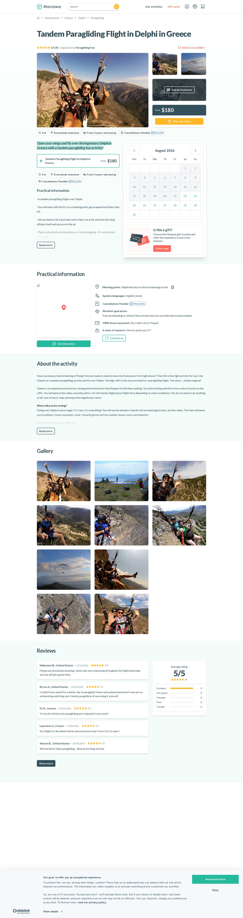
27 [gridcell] (164, 205)
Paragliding (97, 17)
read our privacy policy (92, 902)
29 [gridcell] (185, 205)
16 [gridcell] (195, 186)
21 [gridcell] (175, 196)
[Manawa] (49, 6)
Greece (68, 17)
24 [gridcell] (134, 205)
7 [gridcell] (175, 177)
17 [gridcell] (134, 196)
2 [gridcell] (195, 168)
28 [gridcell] (175, 205)
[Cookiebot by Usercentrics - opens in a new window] (21, 911)
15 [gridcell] (185, 186)
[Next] (195, 150)
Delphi (81, 17)
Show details (50, 911)
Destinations (52, 17)
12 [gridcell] (154, 186)
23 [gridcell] (195, 196)
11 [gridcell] (144, 186)
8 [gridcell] (185, 177)
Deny (215, 890)
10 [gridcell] (134, 186)
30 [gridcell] (195, 205)
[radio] (78, 161)
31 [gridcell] (134, 214)
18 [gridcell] (144, 196)
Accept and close (215, 879)
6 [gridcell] (165, 177)
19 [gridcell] (154, 196)
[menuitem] (154, 6)
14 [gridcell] (175, 186)
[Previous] (134, 150)
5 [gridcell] (154, 177)
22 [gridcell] (185, 196)
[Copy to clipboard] (172, 287)
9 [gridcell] (195, 177)
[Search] (116, 6)
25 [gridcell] (144, 205)
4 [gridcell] (144, 177)
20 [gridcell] (164, 196)
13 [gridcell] (164, 186)
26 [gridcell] (154, 205)
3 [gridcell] (134, 177)
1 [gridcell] (185, 168)
